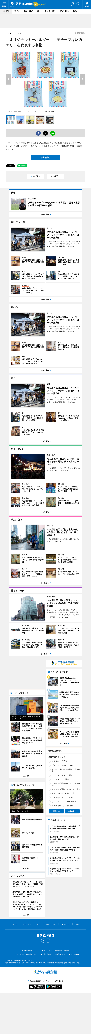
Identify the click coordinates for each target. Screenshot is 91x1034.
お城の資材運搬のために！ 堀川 (66, 789)
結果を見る (72, 811)
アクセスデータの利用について (27, 954)
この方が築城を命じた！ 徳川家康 (66, 784)
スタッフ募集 (75, 954)
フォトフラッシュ (13, 33)
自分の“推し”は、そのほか (63, 805)
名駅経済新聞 (21, 4)
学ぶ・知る (64, 11)
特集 (75, 11)
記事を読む (45, 157)
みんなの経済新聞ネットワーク (45, 972)
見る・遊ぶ (28, 11)
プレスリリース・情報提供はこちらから (56, 950)
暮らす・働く (50, 11)
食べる (17, 11)
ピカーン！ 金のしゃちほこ (63, 765)
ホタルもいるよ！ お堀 (62, 797)
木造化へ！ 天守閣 (60, 761)
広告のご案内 (60, 954)
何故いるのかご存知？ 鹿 (63, 793)
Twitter (78, 4)
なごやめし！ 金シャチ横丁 (64, 801)
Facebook (73, 4)
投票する (56, 811)
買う (39, 11)
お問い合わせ (47, 954)
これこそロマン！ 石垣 (62, 775)
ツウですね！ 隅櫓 (60, 779)
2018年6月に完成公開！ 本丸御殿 (66, 770)
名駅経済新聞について (31, 950)
